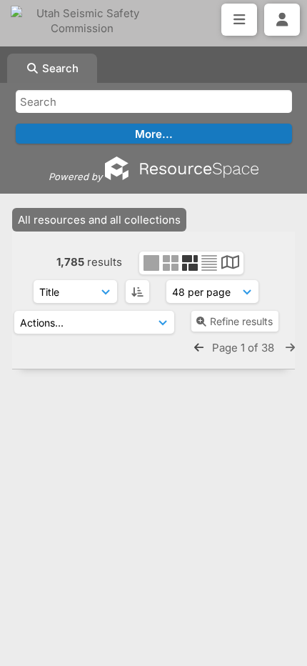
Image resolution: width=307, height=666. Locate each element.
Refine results (241, 321)
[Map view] (230, 264)
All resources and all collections (99, 220)
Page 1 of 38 (244, 347)
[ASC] (137, 291)
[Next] (290, 347)
